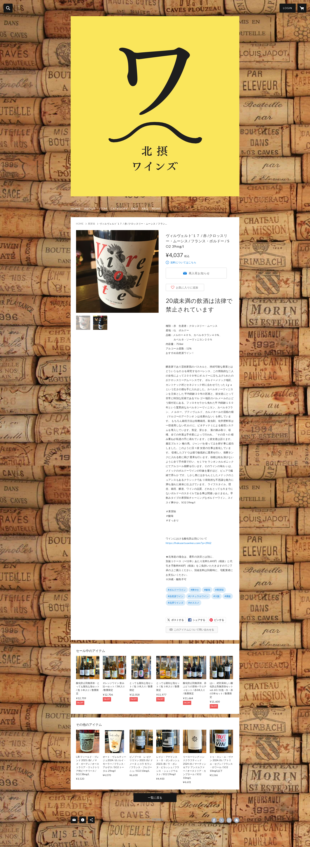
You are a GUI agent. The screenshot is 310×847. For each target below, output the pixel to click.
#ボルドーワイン (177, 589)
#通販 (228, 596)
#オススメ (193, 602)
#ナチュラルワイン (198, 596)
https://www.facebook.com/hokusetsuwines (214, 820)
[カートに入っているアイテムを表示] (301, 8)
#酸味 (207, 589)
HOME (76, 208)
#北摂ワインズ (175, 602)
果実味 (91, 223)
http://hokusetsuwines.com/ (236, 820)
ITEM (103, 208)
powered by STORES (151, 819)
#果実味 (219, 589)
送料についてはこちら (183, 262)
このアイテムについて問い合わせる (194, 629)
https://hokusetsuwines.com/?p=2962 (188, 542)
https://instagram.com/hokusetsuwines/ (229, 820)
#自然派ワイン (175, 596)
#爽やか (195, 589)
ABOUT (89, 208)
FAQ (145, 208)
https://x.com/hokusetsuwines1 (221, 820)
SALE (134, 208)
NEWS (156, 208)
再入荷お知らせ (199, 273)
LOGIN (287, 8)
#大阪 (216, 596)
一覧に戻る (155, 797)
